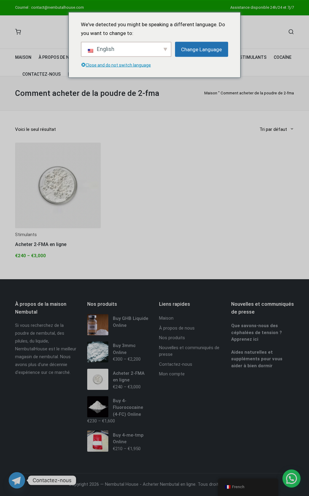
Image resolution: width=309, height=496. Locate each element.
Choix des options (58, 227)
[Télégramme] (17, 480)
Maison (210, 93)
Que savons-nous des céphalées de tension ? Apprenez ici (256, 332)
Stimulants (26, 234)
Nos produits (172, 337)
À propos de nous (177, 328)
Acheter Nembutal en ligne (169, 484)
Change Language (201, 49)
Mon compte (172, 374)
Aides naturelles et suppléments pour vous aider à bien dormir (256, 358)
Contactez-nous (175, 364)
